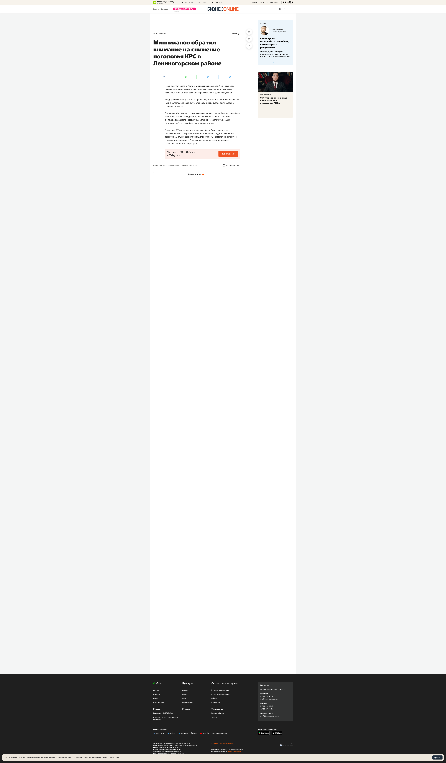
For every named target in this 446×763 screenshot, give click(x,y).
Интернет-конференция (220, 690)
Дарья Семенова (278, 29)
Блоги (155, 698)
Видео (184, 694)
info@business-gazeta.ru (269, 699)
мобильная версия (219, 733)
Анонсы (185, 690)
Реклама (186, 709)
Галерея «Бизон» (217, 713)
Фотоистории (187, 702)
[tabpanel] (275, 41)
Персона (156, 694)
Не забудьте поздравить (220, 694)
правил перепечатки (234, 752)
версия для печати (233, 165)
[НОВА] (184, 10)
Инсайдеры (215, 702)
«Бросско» (276, 32)
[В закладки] (249, 39)
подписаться (228, 153)
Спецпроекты (217, 709)
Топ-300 (214, 717)
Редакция (157, 709)
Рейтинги (214, 698)
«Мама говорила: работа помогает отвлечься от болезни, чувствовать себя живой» (275, 43)
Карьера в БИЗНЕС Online (163, 713)
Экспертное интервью (224, 683)
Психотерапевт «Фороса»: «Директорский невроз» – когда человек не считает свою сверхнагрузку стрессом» (273, 103)
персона (263, 23)
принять (437, 757)
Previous (261, 62)
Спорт (160, 683)
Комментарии (197, 174)
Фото (184, 698)
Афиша (156, 690)
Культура (187, 683)
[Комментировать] (249, 32)
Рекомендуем (265, 94)
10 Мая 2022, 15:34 (160, 34)
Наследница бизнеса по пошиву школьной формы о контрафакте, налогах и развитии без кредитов (273, 54)
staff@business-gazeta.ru (269, 716)
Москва (270, 2)
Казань (156, 9)
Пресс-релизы (158, 702)
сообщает (194, 92)
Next (290, 62)
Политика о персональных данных (222, 743)
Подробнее (114, 757)
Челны (254, 2)
